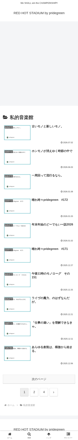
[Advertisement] (39, 65)
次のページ (39, 379)
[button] (70, 427)
